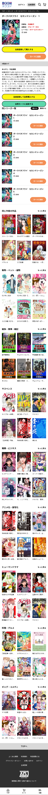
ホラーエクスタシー (36, 30)
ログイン (21, 5)
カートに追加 (35, 56)
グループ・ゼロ (33, 27)
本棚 (40, 793)
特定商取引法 (34, 756)
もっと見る (42, 211)
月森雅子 (31, 24)
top (3, 11)
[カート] (44, 4)
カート (24, 793)
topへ (24, 746)
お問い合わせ (28, 761)
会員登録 (31, 5)
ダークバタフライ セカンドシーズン (27, 11)
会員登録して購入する (24, 49)
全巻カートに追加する (24, 104)
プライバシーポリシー (13, 761)
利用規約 (24, 756)
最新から (43, 108)
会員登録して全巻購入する (24, 97)
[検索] (39, 4)
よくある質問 (13, 756)
